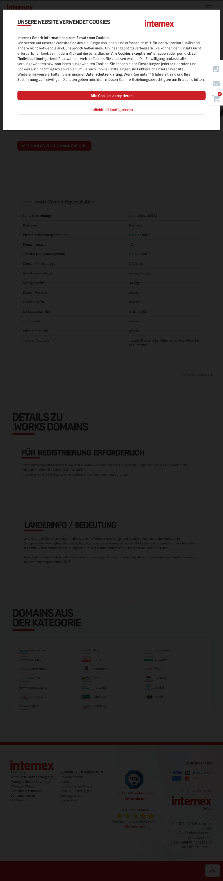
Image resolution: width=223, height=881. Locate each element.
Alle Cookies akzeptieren (112, 95)
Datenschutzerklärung (104, 74)
